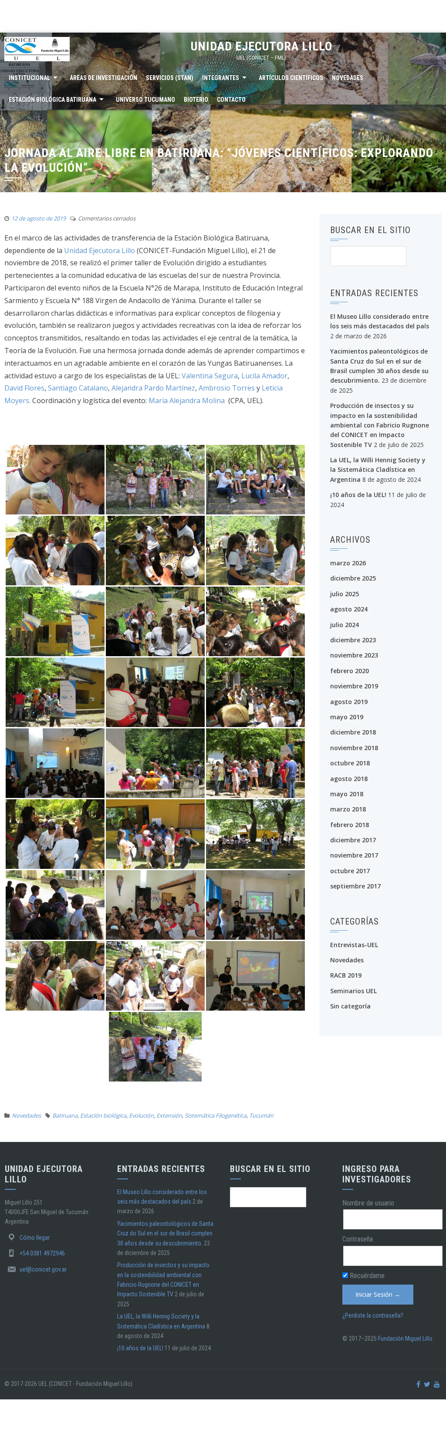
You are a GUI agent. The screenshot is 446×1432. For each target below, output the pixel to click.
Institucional (29, 77)
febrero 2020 (349, 671)
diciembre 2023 (353, 640)
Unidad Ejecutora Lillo (261, 46)
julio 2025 (344, 594)
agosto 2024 (349, 609)
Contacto (231, 99)
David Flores (24, 388)
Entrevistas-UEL (354, 945)
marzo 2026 (348, 563)
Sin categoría (350, 1006)
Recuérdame (366, 1276)
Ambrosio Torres (228, 388)
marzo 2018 (348, 809)
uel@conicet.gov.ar (43, 1269)
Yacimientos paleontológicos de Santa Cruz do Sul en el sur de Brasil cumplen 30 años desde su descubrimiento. (165, 1233)
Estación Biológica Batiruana (52, 99)
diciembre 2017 (353, 840)
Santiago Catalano (78, 388)
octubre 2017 (350, 871)
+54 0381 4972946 (42, 1253)
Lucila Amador (264, 376)
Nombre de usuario (368, 1203)
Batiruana (65, 1115)
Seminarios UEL (353, 991)
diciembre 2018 (353, 732)
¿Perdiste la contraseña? (372, 1315)
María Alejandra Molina (187, 400)
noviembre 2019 (354, 686)
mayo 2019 (346, 717)
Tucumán (261, 1115)
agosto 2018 (349, 778)
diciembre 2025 (353, 578)
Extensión (169, 1115)
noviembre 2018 (354, 748)
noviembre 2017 (354, 855)
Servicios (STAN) (169, 77)
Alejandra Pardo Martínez (153, 388)
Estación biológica (103, 1115)
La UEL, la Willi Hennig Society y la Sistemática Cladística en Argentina (378, 470)
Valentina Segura (210, 376)
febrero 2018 (349, 825)
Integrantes (220, 77)
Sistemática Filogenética (216, 1115)
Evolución (141, 1115)
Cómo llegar (35, 1237)
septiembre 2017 (355, 886)
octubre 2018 (350, 763)
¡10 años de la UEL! (358, 495)
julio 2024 (344, 625)
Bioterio (196, 99)
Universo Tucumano (145, 99)
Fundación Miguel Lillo (405, 1338)
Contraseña (357, 1239)
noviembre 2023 (354, 655)
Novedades (347, 77)
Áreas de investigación (103, 77)
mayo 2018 (346, 794)
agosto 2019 (349, 702)
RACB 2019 (346, 975)
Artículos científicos (291, 77)
